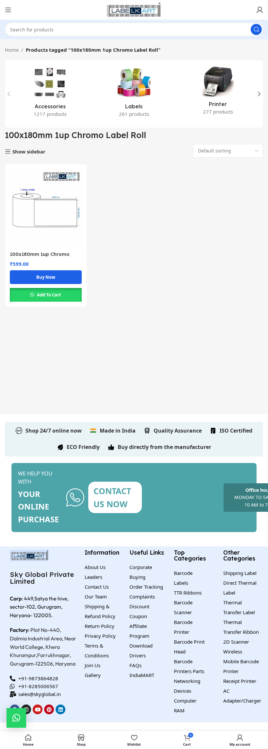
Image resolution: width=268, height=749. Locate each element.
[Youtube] (37, 709)
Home (12, 49)
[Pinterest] (49, 709)
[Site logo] (134, 9)
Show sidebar (28, 151)
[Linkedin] (60, 709)
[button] (16, 718)
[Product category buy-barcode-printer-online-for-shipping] (218, 93)
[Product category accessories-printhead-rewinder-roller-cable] (50, 94)
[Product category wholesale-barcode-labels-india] (134, 94)
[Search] (256, 29)
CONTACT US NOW (112, 497)
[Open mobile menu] (8, 9)
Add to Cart (49, 295)
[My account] (259, 9)
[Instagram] (26, 709)
